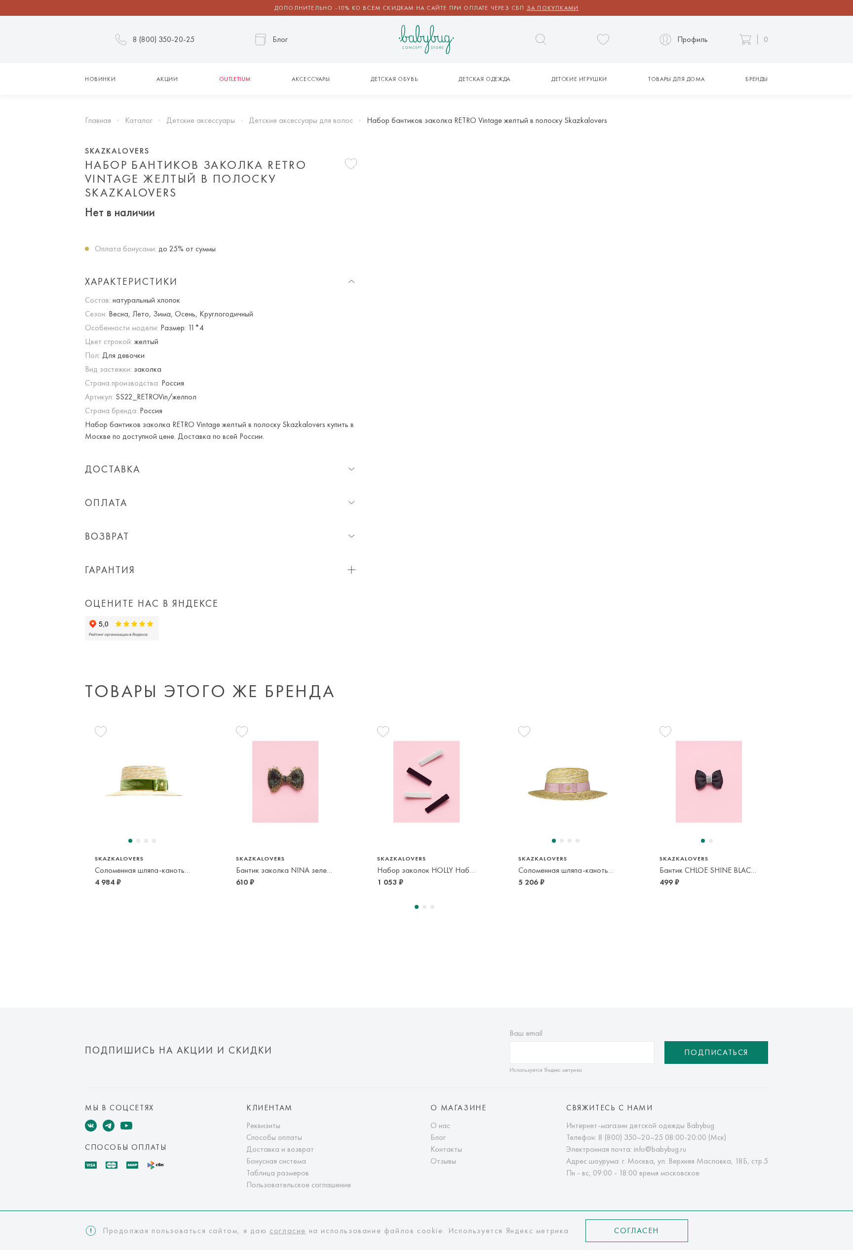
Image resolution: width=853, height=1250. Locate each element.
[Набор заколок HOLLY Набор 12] (426, 782)
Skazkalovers (117, 151)
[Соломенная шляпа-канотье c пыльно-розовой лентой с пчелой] (568, 782)
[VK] (91, 1126)
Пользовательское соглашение (298, 1184)
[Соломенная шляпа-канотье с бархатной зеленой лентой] (144, 782)
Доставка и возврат (280, 1149)
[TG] (109, 1126)
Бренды (756, 79)
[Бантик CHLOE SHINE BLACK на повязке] (709, 782)
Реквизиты (263, 1125)
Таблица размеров (277, 1173)
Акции (167, 79)
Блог (438, 1137)
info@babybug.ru (660, 1149)
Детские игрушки (579, 79)
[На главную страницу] (426, 39)
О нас (440, 1125)
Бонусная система (276, 1161)
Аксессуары (311, 79)
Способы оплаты (274, 1137)
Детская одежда (484, 79)
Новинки (100, 79)
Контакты (446, 1149)
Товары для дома (676, 79)
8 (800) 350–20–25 (630, 1137)
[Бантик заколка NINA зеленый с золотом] (285, 782)
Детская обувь (394, 79)
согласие (288, 1230)
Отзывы (443, 1161)
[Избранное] (603, 39)
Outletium (235, 79)
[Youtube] (126, 1126)
